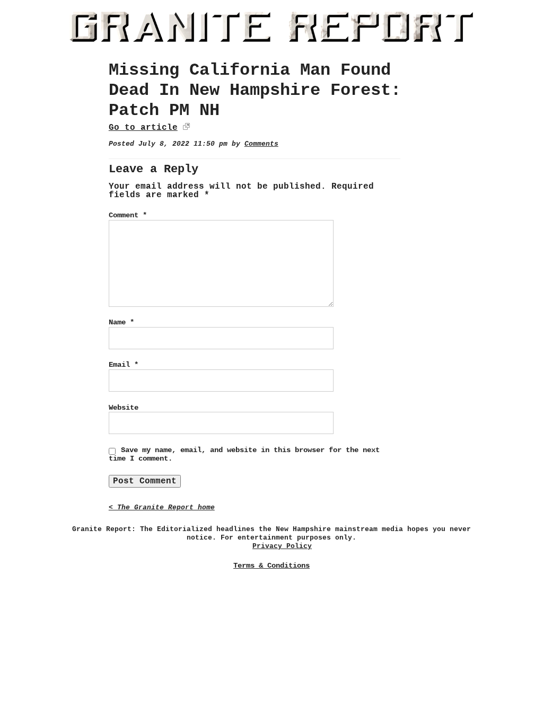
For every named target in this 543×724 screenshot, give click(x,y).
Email (123, 364)
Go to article (143, 128)
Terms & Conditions (271, 565)
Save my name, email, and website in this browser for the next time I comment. (244, 454)
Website (123, 407)
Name (121, 322)
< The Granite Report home (162, 507)
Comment (128, 215)
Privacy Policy (282, 546)
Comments (261, 144)
